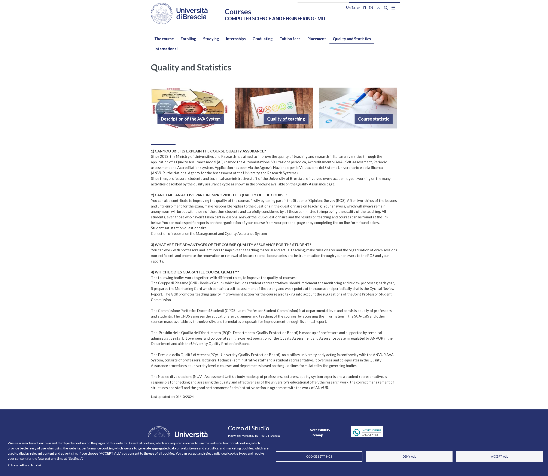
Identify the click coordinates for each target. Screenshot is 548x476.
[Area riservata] (378, 7)
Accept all (499, 456)
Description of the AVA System (191, 118)
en (371, 7)
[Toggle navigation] (393, 7)
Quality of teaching (286, 118)
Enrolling (188, 38)
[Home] (179, 13)
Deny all (409, 456)
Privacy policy (17, 465)
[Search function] (386, 8)
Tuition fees (290, 38)
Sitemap (316, 435)
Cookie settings (319, 456)
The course (164, 38)
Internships (236, 38)
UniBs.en (353, 7)
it (364, 7)
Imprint (36, 465)
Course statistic (373, 118)
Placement (316, 38)
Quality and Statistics (352, 38)
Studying (211, 38)
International (166, 48)
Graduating (263, 38)
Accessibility (320, 430)
